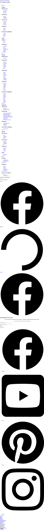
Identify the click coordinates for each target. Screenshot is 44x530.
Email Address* (2, 324)
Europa (3, 7)
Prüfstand (3, 162)
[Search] (8, 178)
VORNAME (2, 322)
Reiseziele (3, 5)
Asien (3, 38)
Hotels (2, 129)
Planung (3, 156)
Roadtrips (3, 103)
